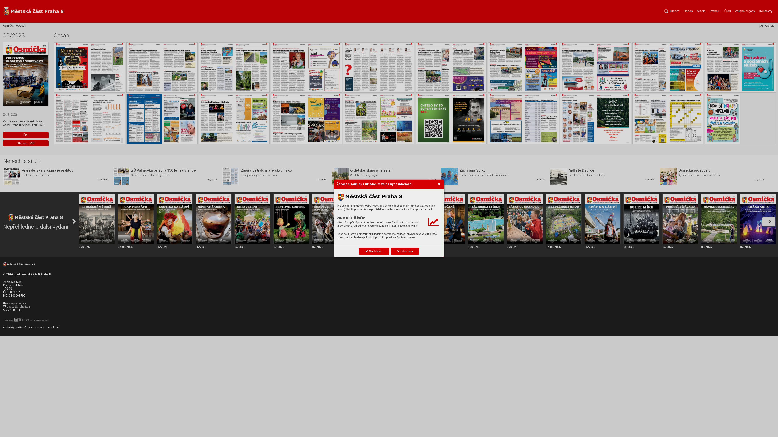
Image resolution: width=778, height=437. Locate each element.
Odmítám (406, 251)
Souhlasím (375, 251)
